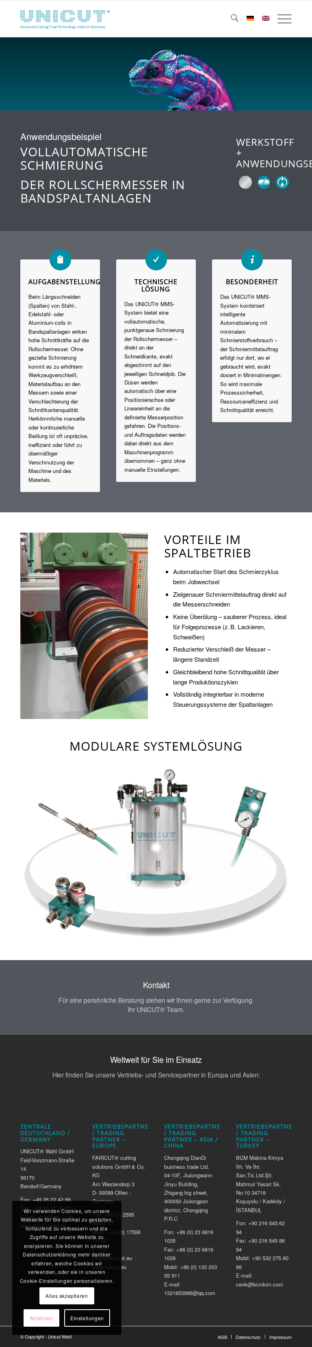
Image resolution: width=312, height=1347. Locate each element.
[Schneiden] (264, 182)
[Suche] (230, 18)
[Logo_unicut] (65, 18)
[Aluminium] (245, 182)
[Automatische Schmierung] (282, 182)
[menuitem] (230, 18)
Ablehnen (41, 1318)
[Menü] (280, 18)
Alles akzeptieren (67, 1295)
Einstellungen (87, 1318)
